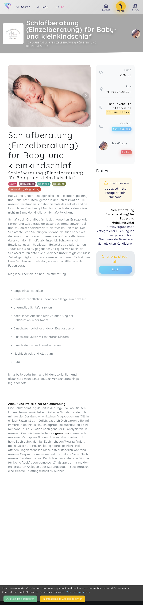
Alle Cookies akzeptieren (20, 598)
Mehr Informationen (78, 592)
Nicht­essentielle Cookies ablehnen (62, 598)
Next (85, 95)
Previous (13, 95)
